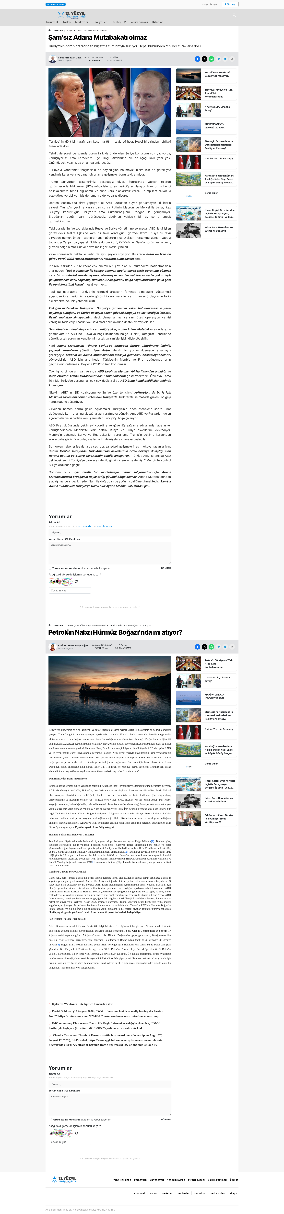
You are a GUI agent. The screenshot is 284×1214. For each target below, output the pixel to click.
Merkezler (81, 22)
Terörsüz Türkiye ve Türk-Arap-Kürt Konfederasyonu (219, 93)
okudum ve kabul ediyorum (81, 568)
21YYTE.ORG (57, 30)
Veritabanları (139, 22)
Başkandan (140, 1179)
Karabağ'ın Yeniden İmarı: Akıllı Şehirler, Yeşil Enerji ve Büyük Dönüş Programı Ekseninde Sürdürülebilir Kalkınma (220, 179)
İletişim (213, 4)
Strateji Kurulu (196, 1179)
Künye (205, 4)
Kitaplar (157, 22)
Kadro (66, 22)
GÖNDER (166, 568)
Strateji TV (119, 22)
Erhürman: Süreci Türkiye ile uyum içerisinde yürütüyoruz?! (219, 819)
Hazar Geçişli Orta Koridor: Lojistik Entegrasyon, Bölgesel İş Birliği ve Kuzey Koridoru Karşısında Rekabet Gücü (220, 213)
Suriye (69, 30)
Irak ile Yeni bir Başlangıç (219, 158)
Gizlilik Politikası (217, 1179)
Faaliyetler (100, 22)
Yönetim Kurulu (176, 1179)
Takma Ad (54, 522)
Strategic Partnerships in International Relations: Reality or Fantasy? (219, 145)
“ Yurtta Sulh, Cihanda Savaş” (217, 108)
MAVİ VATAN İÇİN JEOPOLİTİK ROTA (215, 126)
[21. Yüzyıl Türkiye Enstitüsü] (64, 1179)
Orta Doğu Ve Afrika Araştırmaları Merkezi (86, 625)
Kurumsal (52, 22)
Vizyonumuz (157, 1179)
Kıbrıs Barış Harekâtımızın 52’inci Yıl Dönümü (219, 229)
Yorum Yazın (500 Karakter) (64, 539)
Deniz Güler (211, 192)
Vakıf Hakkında (122, 1179)
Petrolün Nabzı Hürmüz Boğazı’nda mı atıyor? (218, 74)
